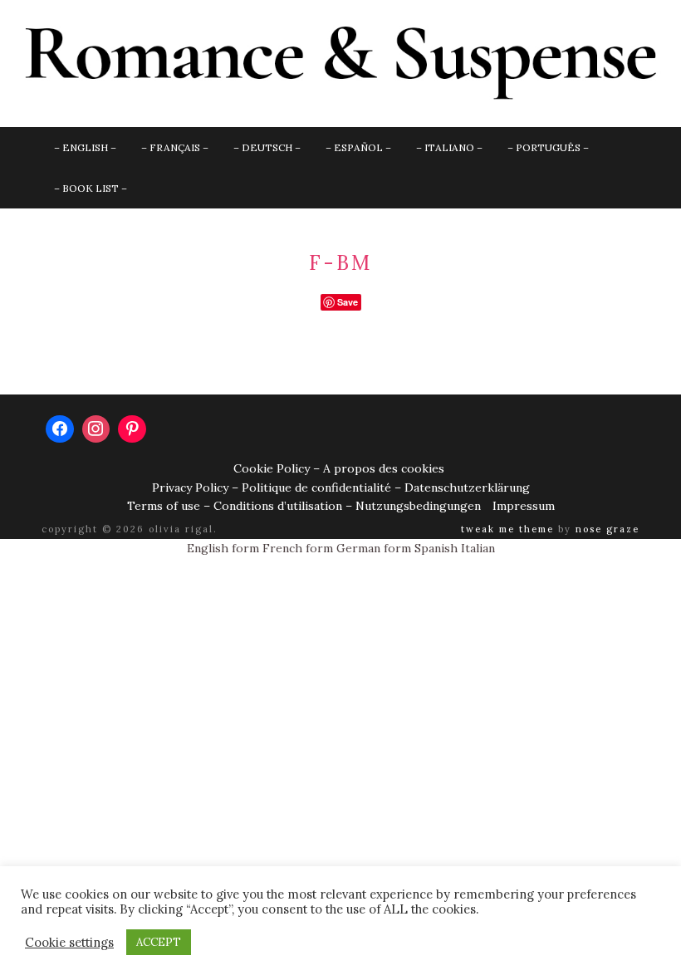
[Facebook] (60, 429)
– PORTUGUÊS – (548, 147)
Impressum (523, 505)
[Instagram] (96, 429)
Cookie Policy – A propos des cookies (338, 468)
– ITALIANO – (449, 147)
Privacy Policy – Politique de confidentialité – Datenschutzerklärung (341, 487)
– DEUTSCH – (267, 147)
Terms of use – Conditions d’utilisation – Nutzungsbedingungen (304, 505)
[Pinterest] (132, 429)
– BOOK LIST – (90, 188)
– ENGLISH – (85, 147)
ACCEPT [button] (158, 942)
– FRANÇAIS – (174, 147)
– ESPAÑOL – (358, 147)
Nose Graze (607, 529)
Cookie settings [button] (69, 942)
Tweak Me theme (507, 529)
